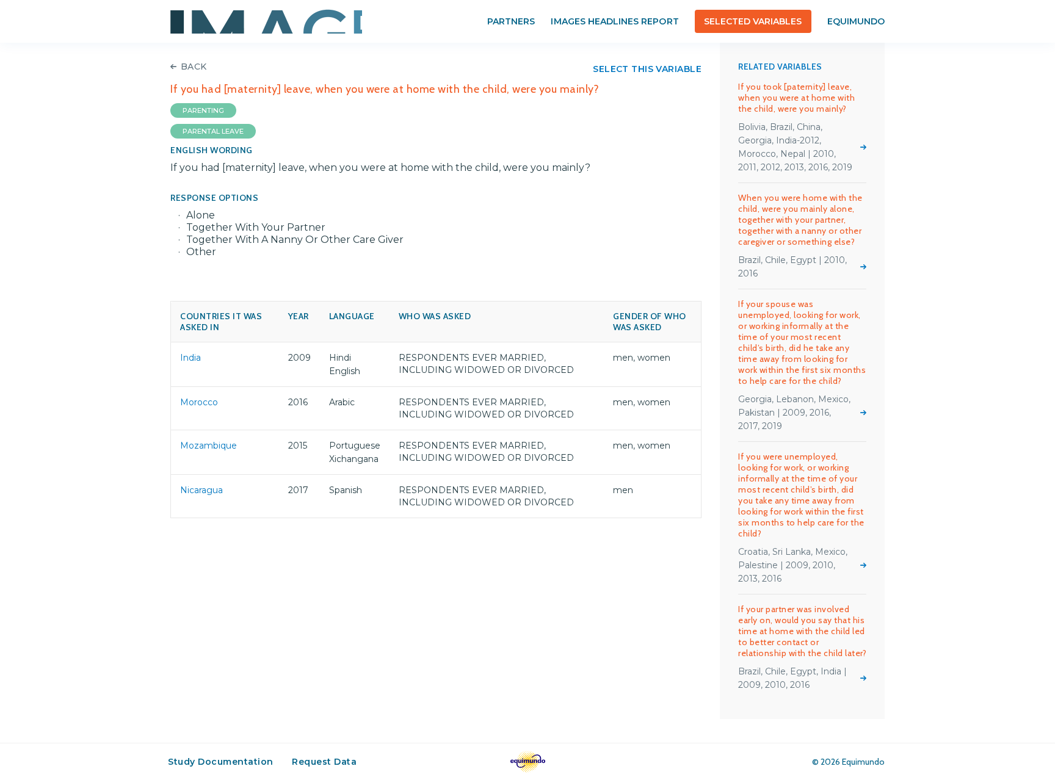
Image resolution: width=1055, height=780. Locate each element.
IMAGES (266, 21)
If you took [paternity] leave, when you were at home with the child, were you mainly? (796, 97)
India (190, 357)
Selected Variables (753, 21)
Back (194, 66)
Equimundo (856, 21)
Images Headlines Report (614, 21)
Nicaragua (201, 490)
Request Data (324, 761)
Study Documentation (221, 761)
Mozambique (208, 445)
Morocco (199, 402)
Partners (511, 21)
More (863, 147)
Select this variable (647, 68)
